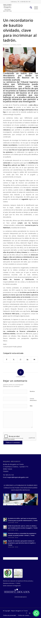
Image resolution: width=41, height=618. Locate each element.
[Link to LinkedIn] (29, 613)
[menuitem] (30, 7)
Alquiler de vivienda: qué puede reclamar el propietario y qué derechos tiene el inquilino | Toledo (22, 543)
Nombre (32, 391)
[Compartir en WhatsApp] (20, 359)
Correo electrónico (33, 399)
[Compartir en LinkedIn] (27, 359)
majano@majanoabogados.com (17, 477)
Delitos (15, 45)
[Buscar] (30, 7)
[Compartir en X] (13, 359)
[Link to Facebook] (26, 613)
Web (31, 406)
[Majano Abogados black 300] (17, 7)
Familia (19, 45)
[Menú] (35, 7)
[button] (36, 613)
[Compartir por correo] (34, 359)
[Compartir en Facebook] (6, 359)
